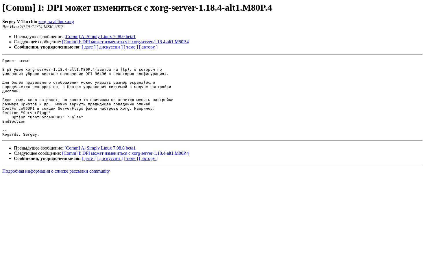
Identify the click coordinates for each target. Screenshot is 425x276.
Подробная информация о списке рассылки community (56, 171)
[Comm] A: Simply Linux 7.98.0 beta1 (100, 36)
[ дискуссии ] (110, 46)
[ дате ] (88, 46)
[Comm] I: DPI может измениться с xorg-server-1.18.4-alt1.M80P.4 (125, 41)
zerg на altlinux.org (56, 21)
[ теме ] (131, 46)
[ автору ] (148, 46)
